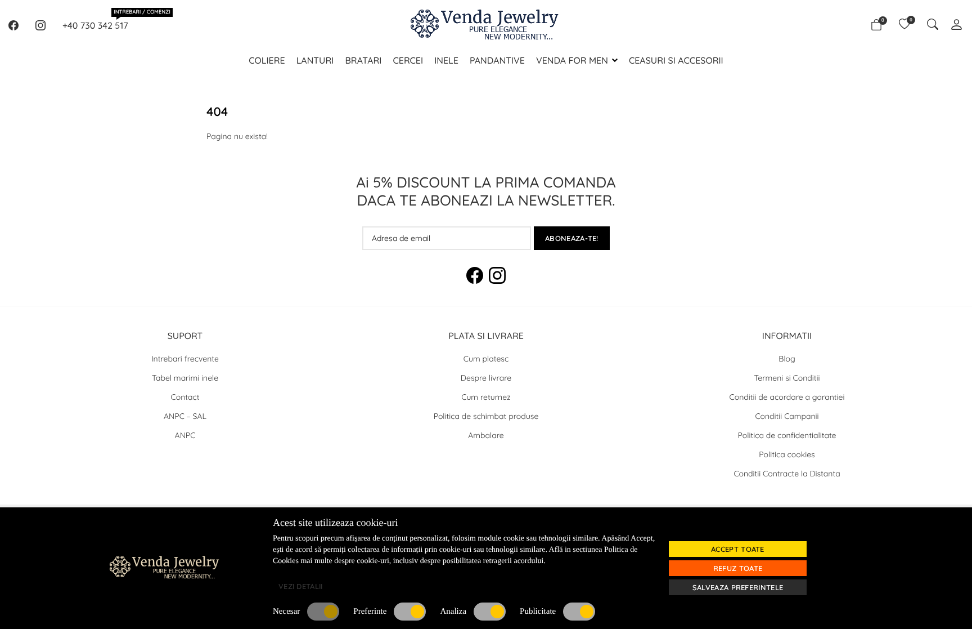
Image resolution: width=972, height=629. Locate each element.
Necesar (286, 611)
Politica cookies (786, 454)
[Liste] (904, 25)
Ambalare (486, 435)
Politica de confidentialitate (787, 435)
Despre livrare (486, 378)
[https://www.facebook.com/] (13, 25)
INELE (446, 60)
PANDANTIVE (497, 60)
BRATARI (363, 60)
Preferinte (369, 611)
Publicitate (538, 611)
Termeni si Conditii (787, 378)
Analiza (453, 611)
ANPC (185, 435)
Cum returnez (486, 397)
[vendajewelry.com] (221, 566)
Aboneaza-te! (571, 238)
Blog (786, 359)
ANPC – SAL (185, 416)
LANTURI (315, 60)
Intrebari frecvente (185, 359)
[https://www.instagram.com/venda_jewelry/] (40, 25)
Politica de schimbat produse (486, 416)
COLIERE (267, 60)
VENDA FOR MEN (572, 60)
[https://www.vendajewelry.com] (486, 25)
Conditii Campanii (786, 416)
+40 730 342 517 (95, 25)
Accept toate (737, 549)
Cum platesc (486, 359)
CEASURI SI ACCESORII (676, 60)
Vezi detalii (300, 586)
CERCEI (408, 60)
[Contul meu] (957, 25)
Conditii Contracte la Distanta (787, 474)
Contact (185, 397)
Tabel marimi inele (185, 378)
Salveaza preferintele (737, 587)
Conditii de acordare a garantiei (787, 397)
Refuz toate (737, 568)
